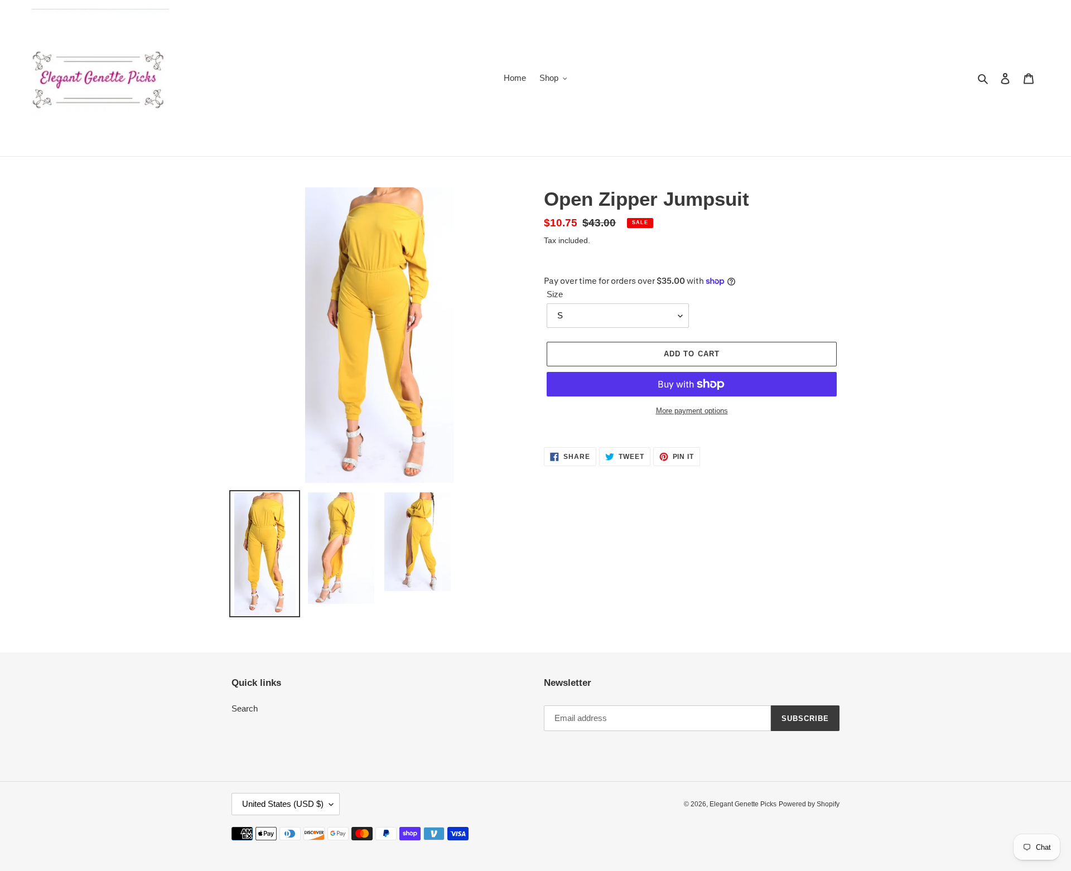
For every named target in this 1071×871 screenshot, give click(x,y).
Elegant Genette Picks (743, 804)
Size (555, 294)
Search (244, 708)
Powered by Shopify (809, 804)
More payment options (692, 411)
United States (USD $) (283, 804)
